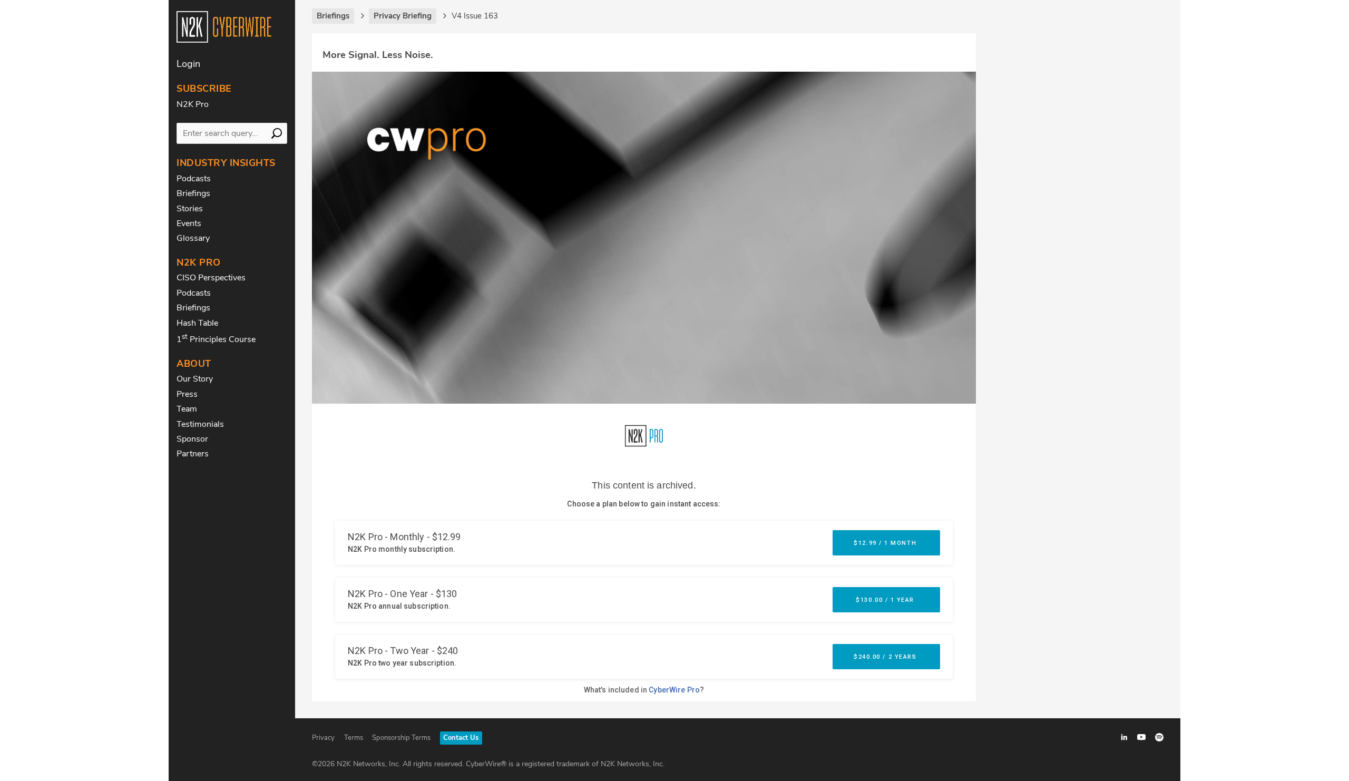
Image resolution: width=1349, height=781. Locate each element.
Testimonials (200, 424)
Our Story (195, 379)
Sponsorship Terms (401, 738)
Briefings (193, 193)
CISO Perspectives (211, 278)
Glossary (193, 238)
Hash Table (197, 323)
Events (189, 223)
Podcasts (194, 178)
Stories (190, 208)
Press (187, 394)
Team (187, 409)
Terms (353, 738)
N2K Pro (193, 104)
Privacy (323, 738)
